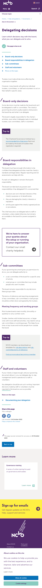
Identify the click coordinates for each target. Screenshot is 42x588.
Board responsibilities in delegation (19, 60)
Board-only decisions (14, 57)
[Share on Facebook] (4, 417)
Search (34, 9)
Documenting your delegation (17, 400)
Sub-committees (12, 64)
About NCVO (11, 544)
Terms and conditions (24, 545)
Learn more (8, 572)
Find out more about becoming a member (20, 354)
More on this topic (11, 71)
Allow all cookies (21, 578)
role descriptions (21, 347)
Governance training (13, 465)
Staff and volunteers (13, 67)
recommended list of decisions (17, 141)
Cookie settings (21, 583)
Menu (5, 9)
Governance (26, 19)
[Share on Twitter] (9, 417)
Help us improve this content (11, 421)
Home (4, 19)
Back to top (8, 444)
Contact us (10, 547)
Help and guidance (14, 19)
